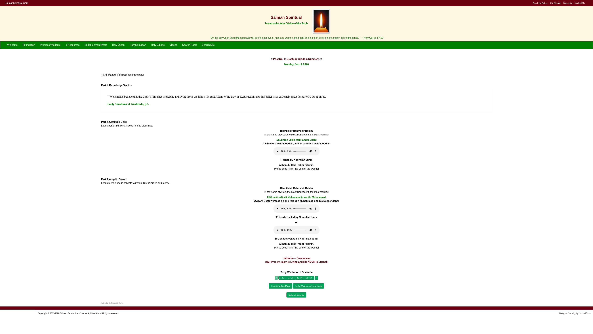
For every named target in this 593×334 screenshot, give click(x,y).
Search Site (208, 45)
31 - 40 (309, 278)
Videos (173, 45)
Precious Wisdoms (50, 45)
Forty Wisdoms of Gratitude (308, 286)
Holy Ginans (158, 45)
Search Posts (189, 45)
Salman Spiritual (296, 295)
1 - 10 (282, 278)
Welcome (12, 45)
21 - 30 (300, 278)
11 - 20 (291, 278)
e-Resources (72, 45)
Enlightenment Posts (95, 45)
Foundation (29, 45)
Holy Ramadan (138, 45)
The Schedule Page (280, 286)
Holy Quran (118, 45)
